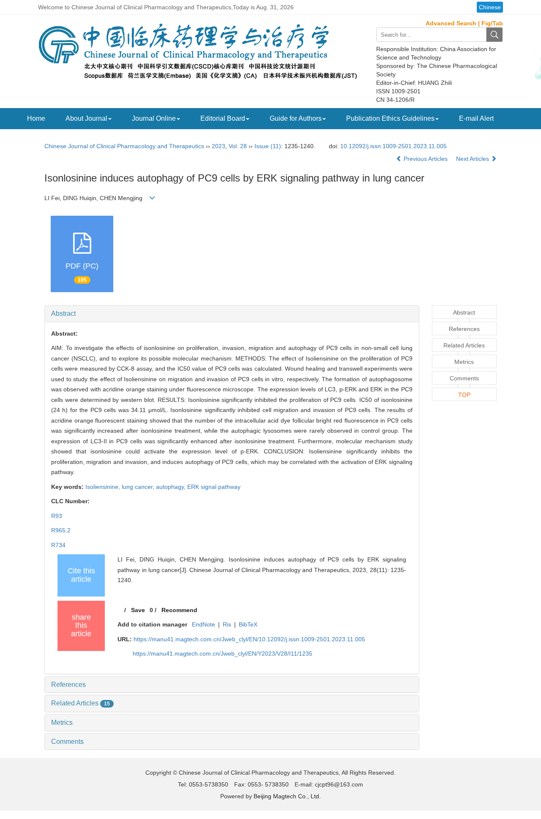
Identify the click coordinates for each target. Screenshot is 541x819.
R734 (58, 545)
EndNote (203, 624)
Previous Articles (425, 158)
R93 (56, 516)
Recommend (179, 610)
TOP (464, 394)
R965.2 (61, 530)
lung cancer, (139, 486)
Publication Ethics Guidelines (390, 118)
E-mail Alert (476, 118)
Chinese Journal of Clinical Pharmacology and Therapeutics (124, 146)
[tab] (232, 314)
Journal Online (154, 118)
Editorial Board (222, 118)
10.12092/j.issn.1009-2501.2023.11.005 (393, 146)
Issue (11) (267, 146)
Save (138, 610)
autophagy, (171, 486)
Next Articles (473, 158)
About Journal (86, 118)
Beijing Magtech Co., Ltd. (287, 796)
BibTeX (248, 624)
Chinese (490, 7)
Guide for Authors (296, 118)
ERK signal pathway (213, 486)
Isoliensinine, (103, 486)
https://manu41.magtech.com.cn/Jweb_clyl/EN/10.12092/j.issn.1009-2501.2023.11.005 (249, 639)
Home (36, 118)
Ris (227, 624)
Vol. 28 (238, 146)
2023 (218, 146)
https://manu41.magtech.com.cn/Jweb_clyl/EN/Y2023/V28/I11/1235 (222, 653)
